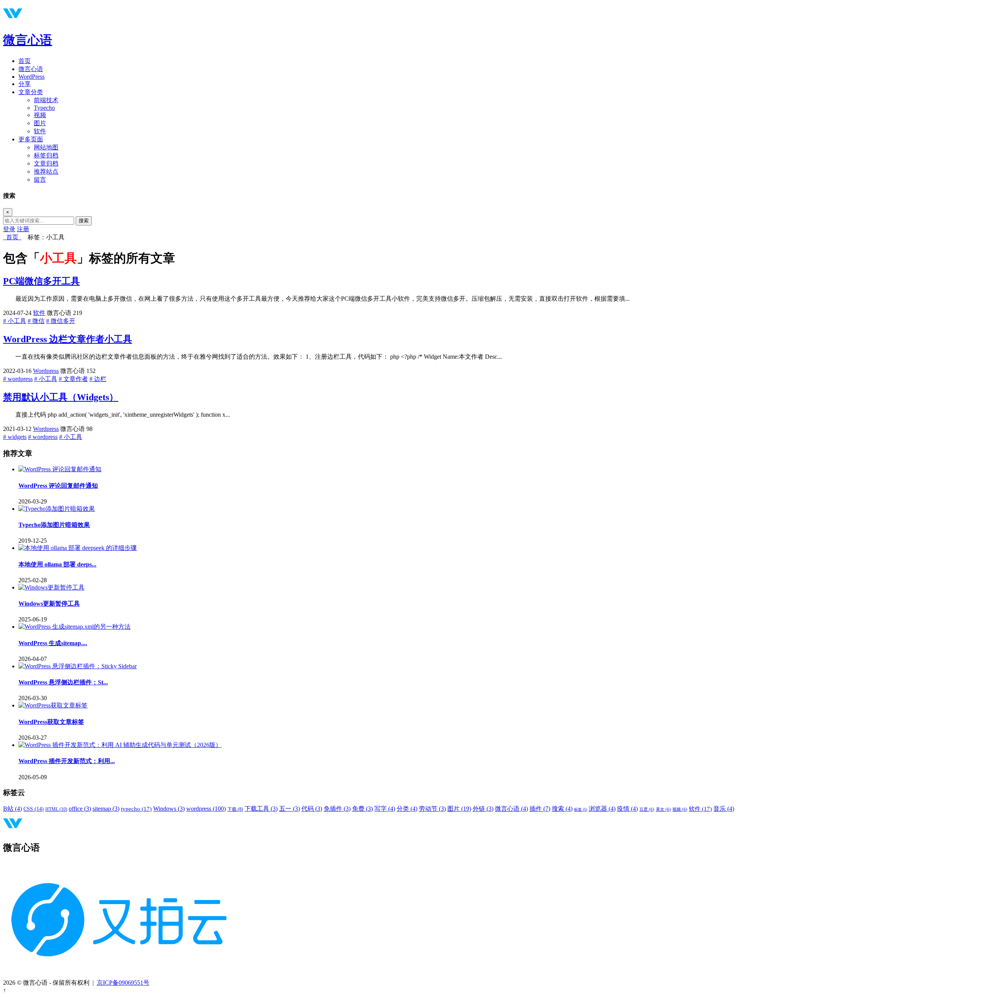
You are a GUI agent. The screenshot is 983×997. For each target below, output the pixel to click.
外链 (483, 808)
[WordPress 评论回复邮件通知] (59, 469)
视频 (40, 115)
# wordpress (18, 379)
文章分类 (30, 92)
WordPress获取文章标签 (51, 722)
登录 (9, 229)
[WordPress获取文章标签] (53, 705)
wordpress (206, 808)
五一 (289, 808)
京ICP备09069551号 (123, 982)
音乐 (723, 808)
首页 (24, 61)
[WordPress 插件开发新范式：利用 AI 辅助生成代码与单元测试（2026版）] (120, 745)
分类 (407, 808)
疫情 (627, 808)
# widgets (14, 437)
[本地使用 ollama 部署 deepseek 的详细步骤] (77, 548)
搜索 (84, 221)
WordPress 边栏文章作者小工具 (67, 339)
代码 (311, 808)
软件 (40, 131)
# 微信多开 (60, 321)
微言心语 (27, 40)
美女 (663, 809)
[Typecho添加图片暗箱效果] (56, 508)
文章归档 (46, 163)
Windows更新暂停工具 (49, 603)
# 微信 (36, 321)
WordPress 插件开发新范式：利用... (66, 761)
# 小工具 (14, 321)
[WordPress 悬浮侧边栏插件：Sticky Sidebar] (77, 666)
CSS (33, 809)
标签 (580, 809)
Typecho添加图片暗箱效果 (54, 525)
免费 (362, 808)
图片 (40, 123)
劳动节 (432, 808)
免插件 (337, 808)
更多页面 (30, 139)
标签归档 (46, 155)
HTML (56, 809)
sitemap (106, 808)
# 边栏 (97, 379)
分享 (24, 84)
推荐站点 (46, 171)
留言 (40, 179)
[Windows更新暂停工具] (51, 587)
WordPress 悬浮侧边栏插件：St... (63, 682)
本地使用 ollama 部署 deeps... (57, 564)
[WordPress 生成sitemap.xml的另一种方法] (74, 626)
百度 (646, 809)
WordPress (31, 76)
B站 (12, 808)
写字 (384, 808)
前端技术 (46, 100)
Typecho (44, 107)
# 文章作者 (73, 379)
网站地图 (46, 147)
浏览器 (602, 808)
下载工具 (261, 808)
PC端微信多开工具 (41, 281)
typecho (136, 809)
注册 (23, 229)
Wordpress (46, 371)
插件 (540, 808)
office (80, 808)
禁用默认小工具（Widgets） (60, 397)
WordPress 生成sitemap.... (52, 643)
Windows (169, 808)
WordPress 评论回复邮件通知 (58, 485)
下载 (235, 809)
